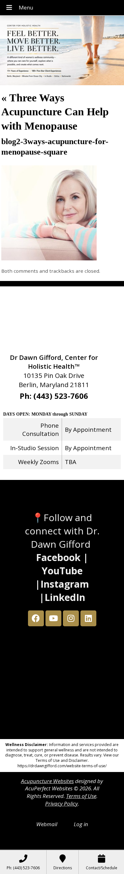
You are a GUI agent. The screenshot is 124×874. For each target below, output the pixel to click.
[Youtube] (53, 618)
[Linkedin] (88, 618)
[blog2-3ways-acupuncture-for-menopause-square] (49, 258)
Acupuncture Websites (47, 781)
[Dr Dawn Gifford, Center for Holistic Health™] (62, 51)
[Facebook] (36, 618)
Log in (81, 824)
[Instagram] (71, 618)
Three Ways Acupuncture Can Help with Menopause (55, 111)
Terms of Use (81, 796)
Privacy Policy (61, 803)
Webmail (46, 824)
